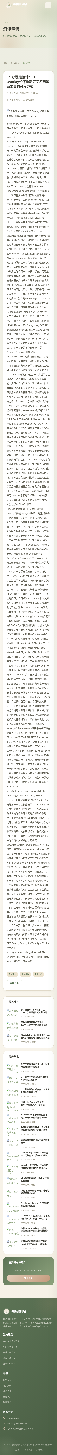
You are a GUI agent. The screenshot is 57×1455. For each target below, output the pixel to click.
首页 (5, 63)
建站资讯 (15, 63)
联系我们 (7, 1402)
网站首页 (7, 1380)
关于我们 (17, 1450)
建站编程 (25, 974)
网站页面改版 (9, 1352)
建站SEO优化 (9, 1364)
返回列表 (14, 983)
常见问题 (28, 1450)
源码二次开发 (9, 1358)
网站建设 (12, 974)
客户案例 (7, 1386)
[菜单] (48, 5)
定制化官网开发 (10, 1347)
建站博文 (7, 1397)
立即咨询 (28, 1278)
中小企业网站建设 (11, 1341)
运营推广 (38, 974)
